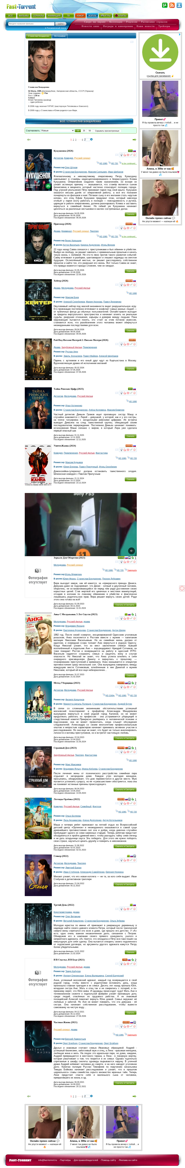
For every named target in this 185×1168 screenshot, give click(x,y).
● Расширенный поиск (55, 28)
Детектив (58, 158)
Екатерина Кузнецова (74, 630)
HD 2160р (110, 695)
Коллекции (115, 22)
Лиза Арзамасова (72, 820)
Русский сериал (82, 158)
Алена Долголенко (92, 820)
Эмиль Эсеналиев (72, 356)
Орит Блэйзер (111, 1043)
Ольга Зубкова (117, 921)
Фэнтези (96, 806)
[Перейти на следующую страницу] (134, 139)
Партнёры (65, 1160)
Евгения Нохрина (115, 872)
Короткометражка (63, 912)
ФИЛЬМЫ (24, 15)
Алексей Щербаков (108, 356)
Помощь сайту (108, 1160)
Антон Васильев (71, 245)
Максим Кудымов (74, 462)
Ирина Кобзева (90, 769)
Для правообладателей (86, 1160)
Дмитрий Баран (73, 867)
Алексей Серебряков (74, 302)
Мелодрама (67, 288)
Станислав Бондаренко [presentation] (38, 36)
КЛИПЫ (122, 15)
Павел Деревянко (112, 302)
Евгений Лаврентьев (75, 1039)
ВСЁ (10, 15)
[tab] (38, 35)
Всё (62, 121)
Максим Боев (72, 297)
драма (86, 621)
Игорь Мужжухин (73, 574)
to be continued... (129, 163)
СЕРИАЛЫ (38, 15)
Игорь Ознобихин (108, 466)
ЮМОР (80, 15)
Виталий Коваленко (73, 921)
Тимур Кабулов (73, 971)
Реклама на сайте (128, 1160)
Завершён (132, 570)
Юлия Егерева (70, 466)
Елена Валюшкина (94, 975)
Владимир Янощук (74, 626)
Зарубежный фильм (71, 347)
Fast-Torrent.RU (24, 6)
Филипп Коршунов (74, 699)
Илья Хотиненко (73, 405)
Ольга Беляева (73, 816)
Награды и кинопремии (118, 26)
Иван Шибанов (115, 172)
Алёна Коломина (97, 410)
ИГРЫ (107, 15)
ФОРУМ (92, 15)
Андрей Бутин (125, 704)
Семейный (85, 806)
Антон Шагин (119, 630)
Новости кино (90, 26)
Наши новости (146, 26)
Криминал (66, 231)
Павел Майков (90, 356)
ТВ (68, 15)
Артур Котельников (112, 820)
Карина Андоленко (90, 245)
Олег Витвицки (72, 916)
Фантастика (102, 453)
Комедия (68, 158)
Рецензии (131, 22)
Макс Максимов (73, 764)
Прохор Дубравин (111, 578)
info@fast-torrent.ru (47, 1160)
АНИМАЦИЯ (54, 15)
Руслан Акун (71, 351)
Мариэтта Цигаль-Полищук (77, 704)
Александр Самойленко (92, 872)
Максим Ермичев (115, 410)
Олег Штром (71, 167)
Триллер (94, 231)
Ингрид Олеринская (73, 975)
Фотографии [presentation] (59, 36)
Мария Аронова (94, 302)
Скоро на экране (95, 22)
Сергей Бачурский (114, 975)
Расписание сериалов (154, 22)
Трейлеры (164, 26)
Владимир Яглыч (72, 769)
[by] (126, 748)
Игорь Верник (108, 245)
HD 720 (114, 163)
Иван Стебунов (71, 872)
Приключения (90, 347)
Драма (57, 231)
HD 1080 (103, 163)
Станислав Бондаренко (75, 172)
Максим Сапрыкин (97, 172)
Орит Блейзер (70, 1043)
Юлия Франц (69, 578)
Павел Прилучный (88, 466)
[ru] (134, 151)
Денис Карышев (73, 240)
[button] (78, 130)
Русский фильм (82, 288)
